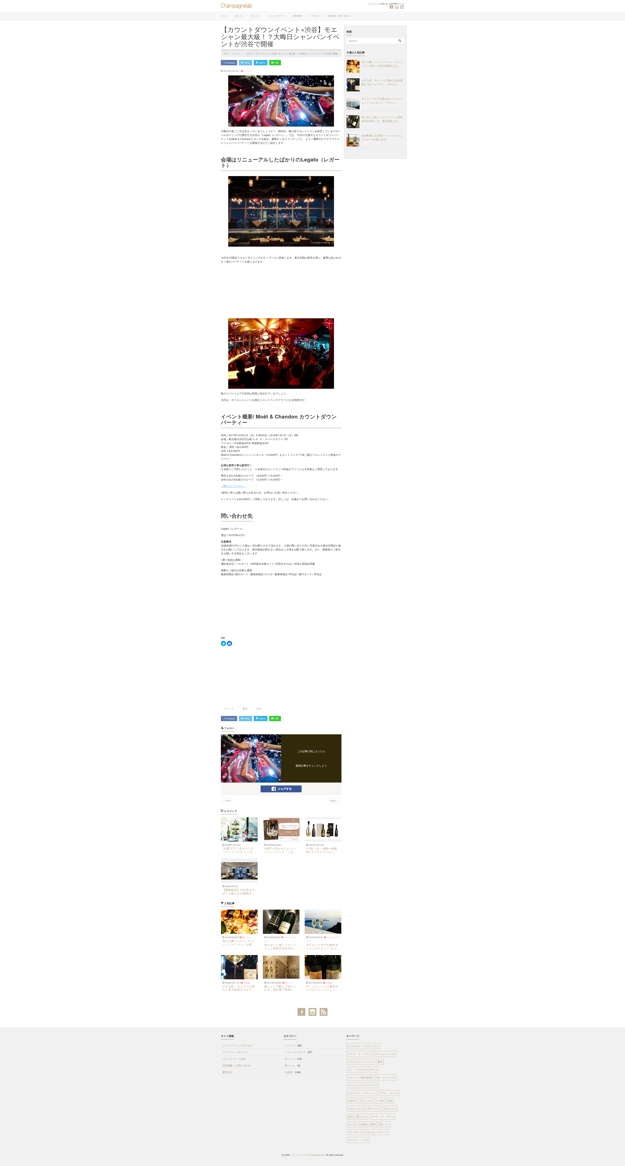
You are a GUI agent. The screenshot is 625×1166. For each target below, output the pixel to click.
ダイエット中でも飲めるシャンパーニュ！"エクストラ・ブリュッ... (382, 100)
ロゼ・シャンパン (385, 1077)
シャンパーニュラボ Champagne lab (307, 1154)
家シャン (239, 15)
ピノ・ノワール (357, 1069)
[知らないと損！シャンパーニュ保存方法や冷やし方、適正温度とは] (354, 122)
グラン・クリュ (389, 1093)
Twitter (246, 62)
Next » (334, 801)
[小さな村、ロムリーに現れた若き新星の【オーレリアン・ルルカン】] (354, 85)
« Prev (227, 801)
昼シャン (362, 1116)
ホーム (224, 15)
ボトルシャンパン (385, 1054)
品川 (350, 1116)
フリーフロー (369, 1085)
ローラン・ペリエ (358, 1140)
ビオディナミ (372, 1108)
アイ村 (380, 1101)
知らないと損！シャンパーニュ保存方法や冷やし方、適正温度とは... (382, 119)
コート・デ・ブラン (382, 1116)
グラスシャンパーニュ (361, 1062)
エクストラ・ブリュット (362, 1093)
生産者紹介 (297, 15)
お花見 (363, 1124)
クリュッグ (365, 1101)
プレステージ (355, 1132)
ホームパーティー (377, 1132)
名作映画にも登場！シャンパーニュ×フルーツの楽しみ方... (382, 137)
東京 (245, 708)
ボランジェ (390, 1108)
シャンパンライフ (276, 15)
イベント (315, 15)
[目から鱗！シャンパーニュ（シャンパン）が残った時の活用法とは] (354, 66)
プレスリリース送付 (234, 1059)
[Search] (400, 41)
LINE (276, 62)
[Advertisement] (281, 289)
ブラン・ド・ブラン (359, 1054)
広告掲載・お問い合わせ (338, 15)
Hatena (261, 62)
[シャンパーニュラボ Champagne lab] (237, 5)
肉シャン (384, 1124)
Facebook (230, 62)
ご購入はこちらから (234, 486)
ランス (352, 1124)
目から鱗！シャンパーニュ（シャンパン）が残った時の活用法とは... (382, 64)
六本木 (352, 1101)
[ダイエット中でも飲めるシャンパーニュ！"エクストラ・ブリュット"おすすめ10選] (354, 103)
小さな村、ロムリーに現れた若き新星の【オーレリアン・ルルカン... (382, 82)
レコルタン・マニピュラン (363, 1046)
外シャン (255, 15)
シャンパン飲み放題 (359, 1077)
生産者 (289, 1072)
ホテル (373, 1069)
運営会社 (227, 1072)
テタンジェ (354, 1108)
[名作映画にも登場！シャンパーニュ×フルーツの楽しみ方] (354, 140)
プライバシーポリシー (235, 1052)
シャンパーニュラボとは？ (237, 1045)
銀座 (373, 1124)
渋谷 (258, 708)
